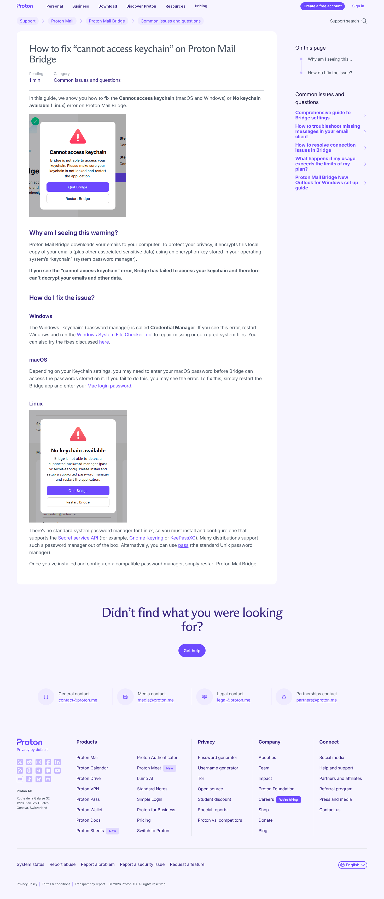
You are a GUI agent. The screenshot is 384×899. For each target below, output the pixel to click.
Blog (263, 830)
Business (80, 6)
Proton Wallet (90, 809)
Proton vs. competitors (220, 820)
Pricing (201, 6)
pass (183, 545)
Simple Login (149, 799)
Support (28, 21)
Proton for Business (156, 809)
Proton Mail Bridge (107, 21)
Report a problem (98, 864)
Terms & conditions (56, 884)
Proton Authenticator (157, 757)
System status (30, 864)
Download (107, 6)
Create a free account (323, 6)
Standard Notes (152, 788)
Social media (331, 757)
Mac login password (109, 386)
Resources (175, 6)
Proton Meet (149, 767)
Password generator (217, 757)
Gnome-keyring (146, 538)
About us (267, 757)
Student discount (214, 799)
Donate (266, 820)
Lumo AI (145, 778)
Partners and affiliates (340, 778)
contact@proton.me (78, 700)
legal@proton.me (233, 700)
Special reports (213, 809)
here (104, 342)
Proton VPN (88, 788)
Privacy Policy (27, 884)
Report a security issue (142, 864)
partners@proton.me (316, 700)
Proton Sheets (90, 830)
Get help (192, 650)
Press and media (335, 799)
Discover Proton (141, 6)
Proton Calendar (92, 767)
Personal (54, 6)
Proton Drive (89, 778)
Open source (210, 788)
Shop (264, 809)
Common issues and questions (171, 21)
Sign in (358, 6)
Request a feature (187, 864)
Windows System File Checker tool (115, 335)
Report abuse (63, 864)
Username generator (218, 767)
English (352, 865)
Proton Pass (88, 799)
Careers (266, 799)
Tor (201, 778)
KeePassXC (182, 538)
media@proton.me (156, 700)
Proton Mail (62, 21)
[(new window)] (20, 762)
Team (264, 767)
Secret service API (78, 538)
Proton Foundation (276, 788)
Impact (265, 778)
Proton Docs (89, 820)
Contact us (330, 809)
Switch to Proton (153, 830)
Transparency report (90, 884)
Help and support (336, 767)
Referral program (335, 788)
